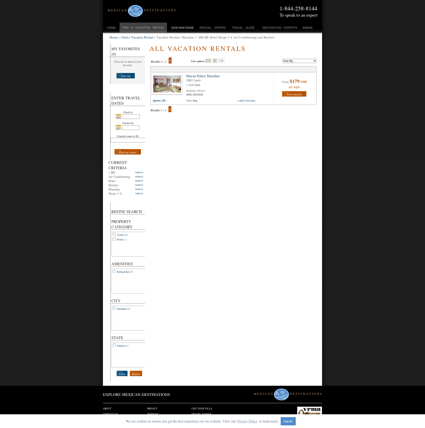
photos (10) (159, 100)
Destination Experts (278, 28)
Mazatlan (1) (123, 308)
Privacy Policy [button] (247, 421)
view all (168, 85)
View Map (191, 100)
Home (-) (122, 239)
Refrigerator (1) (125, 271)
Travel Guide (243, 28)
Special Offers (212, 28)
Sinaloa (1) (122, 345)
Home (111, 28)
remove (139, 172)
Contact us (110, 414)
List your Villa (201, 408)
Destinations (182, 28)
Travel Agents (201, 414)
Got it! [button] (288, 421)
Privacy (152, 408)
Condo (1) (122, 234)
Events (307, 28)
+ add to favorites (246, 100)
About (107, 408)
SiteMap (152, 414)
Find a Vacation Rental (143, 28)
